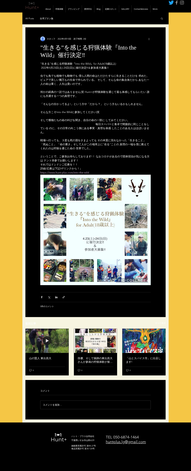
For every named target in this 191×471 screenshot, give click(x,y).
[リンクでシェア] (63, 297)
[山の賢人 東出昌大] (47, 341)
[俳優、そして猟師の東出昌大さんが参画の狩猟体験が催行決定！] (95, 341)
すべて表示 (160, 323)
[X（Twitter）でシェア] (49, 297)
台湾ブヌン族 (46, 18)
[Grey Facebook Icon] (176, 2)
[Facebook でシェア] (41, 297)
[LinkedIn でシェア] (56, 297)
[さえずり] (171, 2)
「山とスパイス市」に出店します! (143, 360)
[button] (161, 18)
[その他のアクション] (149, 39)
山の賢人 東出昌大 (40, 358)
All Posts (29, 18)
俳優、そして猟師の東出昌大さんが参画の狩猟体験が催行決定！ (95, 360)
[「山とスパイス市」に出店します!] (143, 341)
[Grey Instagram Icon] (182, 2)
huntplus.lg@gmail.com (126, 442)
